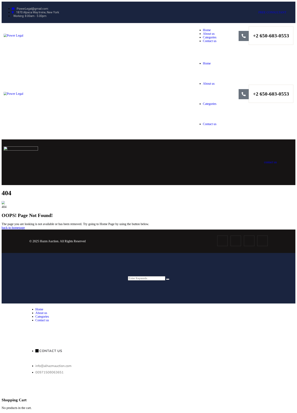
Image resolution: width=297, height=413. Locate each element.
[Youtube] (262, 241)
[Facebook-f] (222, 241)
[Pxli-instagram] (249, 241)
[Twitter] (236, 241)
